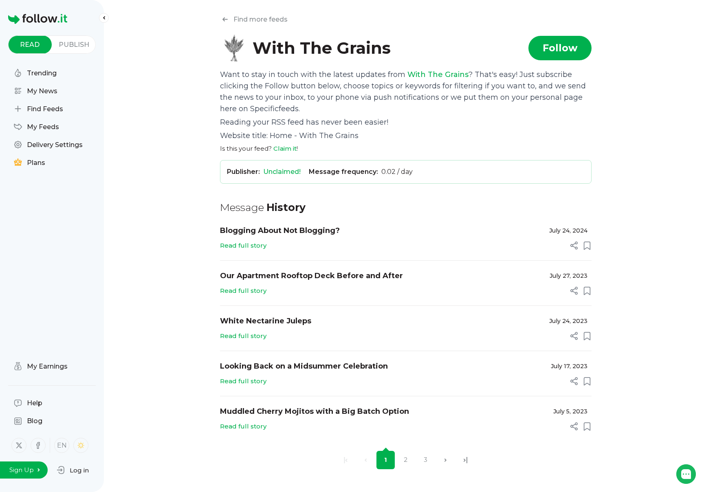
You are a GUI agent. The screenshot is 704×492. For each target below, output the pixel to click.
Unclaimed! (282, 172)
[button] (73, 470)
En (62, 445)
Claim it (285, 148)
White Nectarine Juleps (265, 320)
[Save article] (587, 245)
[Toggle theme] (81, 445)
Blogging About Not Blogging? (280, 230)
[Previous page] (365, 460)
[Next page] (445, 460)
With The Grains (438, 74)
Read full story (243, 245)
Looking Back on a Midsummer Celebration (304, 366)
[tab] (30, 44)
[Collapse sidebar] (104, 18)
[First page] (346, 460)
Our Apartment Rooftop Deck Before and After (311, 275)
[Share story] (574, 245)
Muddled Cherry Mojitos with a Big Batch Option (314, 411)
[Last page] (465, 460)
